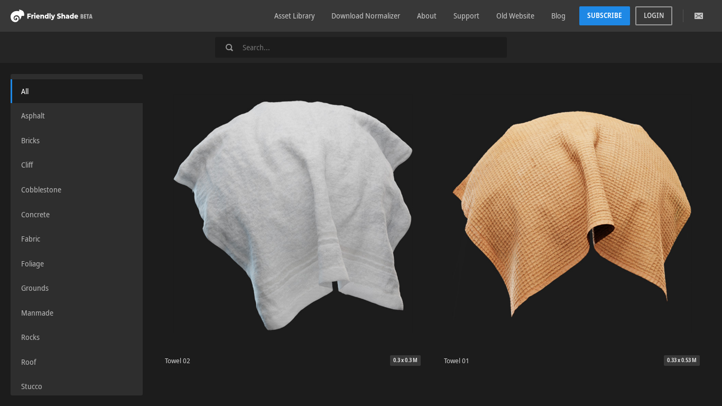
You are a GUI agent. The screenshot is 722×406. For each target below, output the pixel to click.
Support (466, 16)
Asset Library (294, 16)
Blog (558, 16)
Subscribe (604, 15)
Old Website (515, 16)
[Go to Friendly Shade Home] (51, 16)
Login (654, 15)
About (427, 16)
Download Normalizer (365, 16)
